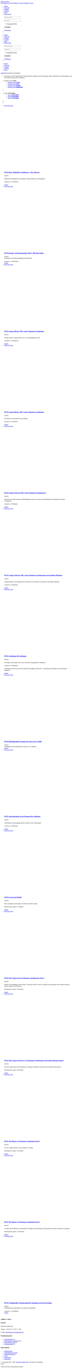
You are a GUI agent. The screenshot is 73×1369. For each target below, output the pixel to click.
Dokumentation (8, 1339)
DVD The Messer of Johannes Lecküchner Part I (22, 1222)
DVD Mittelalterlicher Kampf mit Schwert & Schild (23, 741)
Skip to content (5, 1)
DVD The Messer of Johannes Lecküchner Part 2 (22, 1141)
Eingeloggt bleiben (11, 24)
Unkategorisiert (8, 1344)
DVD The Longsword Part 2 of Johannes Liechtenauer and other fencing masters (34, 1060)
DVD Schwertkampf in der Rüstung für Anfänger (22, 816)
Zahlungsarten (8, 1351)
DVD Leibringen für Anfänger (15, 656)
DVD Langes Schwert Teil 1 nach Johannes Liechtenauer (25, 493)
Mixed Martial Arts (9, 1342)
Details (6, 185)
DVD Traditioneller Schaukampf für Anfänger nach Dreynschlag (28, 1303)
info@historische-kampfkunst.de (14, 1332)
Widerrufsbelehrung (9, 1354)
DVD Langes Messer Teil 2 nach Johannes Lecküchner (24, 412)
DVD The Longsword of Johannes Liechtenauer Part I (24, 978)
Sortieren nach (14, 82)
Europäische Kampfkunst (11, 1341)
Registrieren (7, 30)
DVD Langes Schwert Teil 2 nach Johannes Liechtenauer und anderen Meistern (33, 575)
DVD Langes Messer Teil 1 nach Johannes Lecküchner (24, 331)
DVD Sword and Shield (13, 897)
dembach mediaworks (22, 1362)
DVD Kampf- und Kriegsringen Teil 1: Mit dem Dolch (24, 253)
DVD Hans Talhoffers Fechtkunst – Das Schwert (21, 172)
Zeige (13, 95)
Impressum (7, 1359)
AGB (5, 1356)
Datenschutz (7, 1357)
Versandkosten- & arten (10, 1352)
